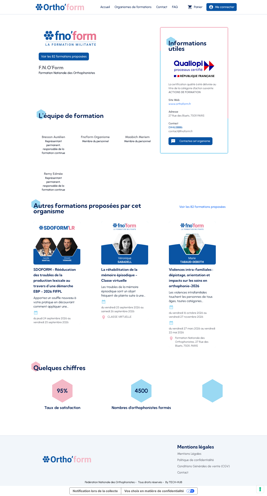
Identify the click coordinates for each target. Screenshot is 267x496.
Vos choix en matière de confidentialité (154, 491)
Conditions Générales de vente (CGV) (203, 466)
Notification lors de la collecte (95, 491)
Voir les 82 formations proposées (64, 56)
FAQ (175, 7)
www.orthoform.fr (179, 104)
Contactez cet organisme (191, 141)
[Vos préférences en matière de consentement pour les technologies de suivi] (260, 489)
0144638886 (175, 127)
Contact (161, 7)
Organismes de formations (133, 7)
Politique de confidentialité (195, 460)
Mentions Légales (189, 454)
